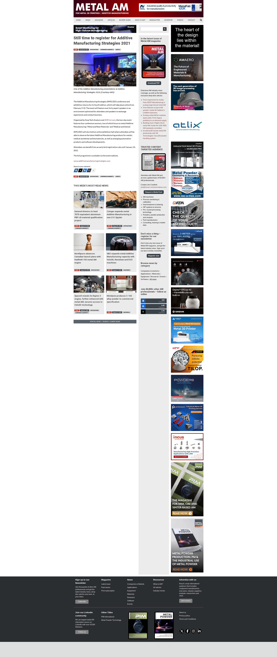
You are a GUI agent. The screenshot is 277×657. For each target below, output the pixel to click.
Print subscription (108, 591)
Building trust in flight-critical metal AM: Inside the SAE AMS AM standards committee (155, 125)
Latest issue (105, 584)
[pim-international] (138, 626)
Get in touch (185, 601)
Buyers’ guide (125, 20)
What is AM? (140, 20)
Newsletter (155, 20)
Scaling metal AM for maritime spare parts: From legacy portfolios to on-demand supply (155, 117)
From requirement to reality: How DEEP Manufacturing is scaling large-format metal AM (154, 102)
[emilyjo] (84, 170)
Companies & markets (150, 271)
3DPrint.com (110, 120)
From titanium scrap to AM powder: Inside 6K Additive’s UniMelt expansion (154, 110)
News (88, 20)
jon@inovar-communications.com (153, 187)
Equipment (127, 270)
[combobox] (154, 29)
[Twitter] (80, 170)
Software (144, 279)
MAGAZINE (99, 20)
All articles (157, 587)
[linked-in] (199, 631)
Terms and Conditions (187, 619)
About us (182, 612)
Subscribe (82, 601)
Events (180, 20)
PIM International (107, 617)
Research (155, 277)
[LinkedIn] (76, 170)
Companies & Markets (107, 49)
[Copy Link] (89, 170)
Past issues (105, 587)
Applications (94, 49)
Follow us (82, 632)
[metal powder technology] (164, 626)
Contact (191, 20)
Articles (111, 20)
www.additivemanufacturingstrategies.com (92, 161)
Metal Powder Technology (111, 620)
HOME (78, 20)
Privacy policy (184, 616)
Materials (127, 312)
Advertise (168, 20)
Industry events (159, 591)
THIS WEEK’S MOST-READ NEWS (91, 185)
